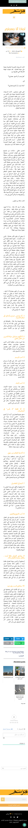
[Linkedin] (11, 5)
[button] (14, 17)
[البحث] (3, 768)
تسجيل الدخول (7, 729)
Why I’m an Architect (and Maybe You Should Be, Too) (14, 652)
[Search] (3, 799)
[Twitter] (16, 5)
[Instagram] (14, 5)
